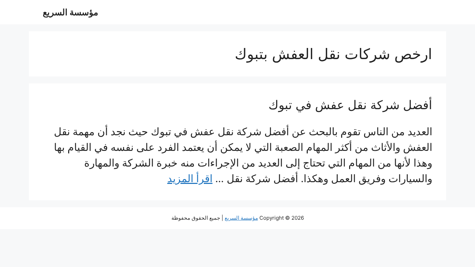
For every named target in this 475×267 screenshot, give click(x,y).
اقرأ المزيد (189, 178)
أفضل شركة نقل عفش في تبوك (350, 104)
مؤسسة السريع (70, 12)
